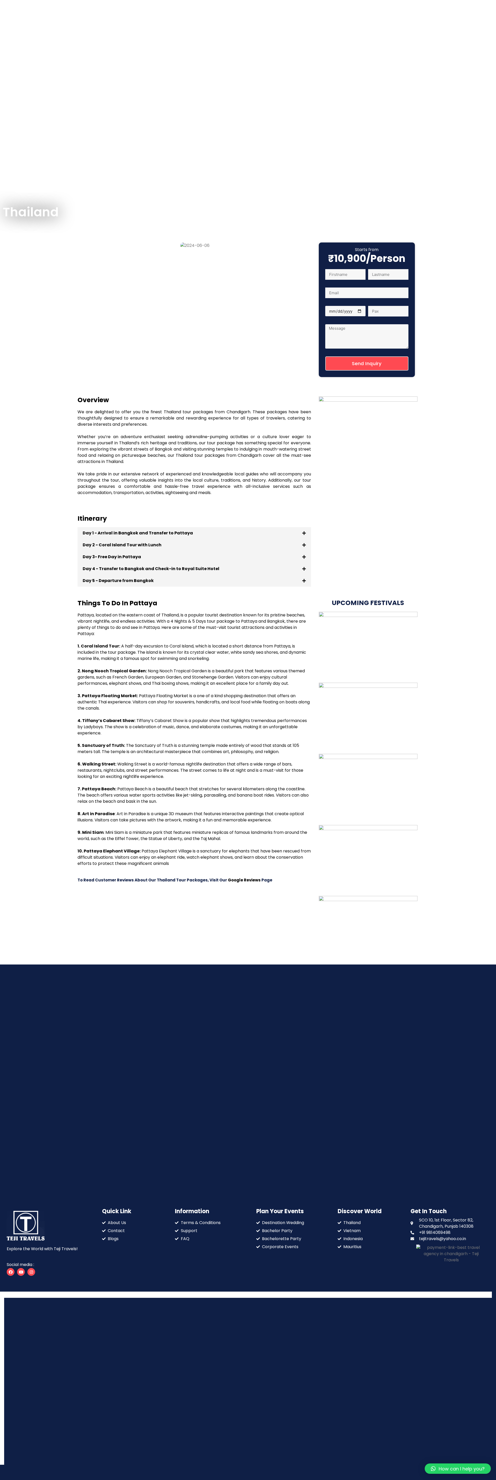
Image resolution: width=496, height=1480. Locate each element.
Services (230, 71)
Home (180, 71)
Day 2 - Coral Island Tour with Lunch (122, 545)
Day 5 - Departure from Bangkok (118, 581)
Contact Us (401, 77)
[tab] (194, 533)
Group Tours (351, 71)
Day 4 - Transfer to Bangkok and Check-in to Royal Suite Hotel (151, 569)
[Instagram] (31, 1272)
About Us (203, 71)
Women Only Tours (311, 71)
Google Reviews (244, 880)
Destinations (265, 71)
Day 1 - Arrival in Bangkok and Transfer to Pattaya (138, 533)
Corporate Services (392, 71)
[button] (82, 245)
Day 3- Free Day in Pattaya (112, 557)
